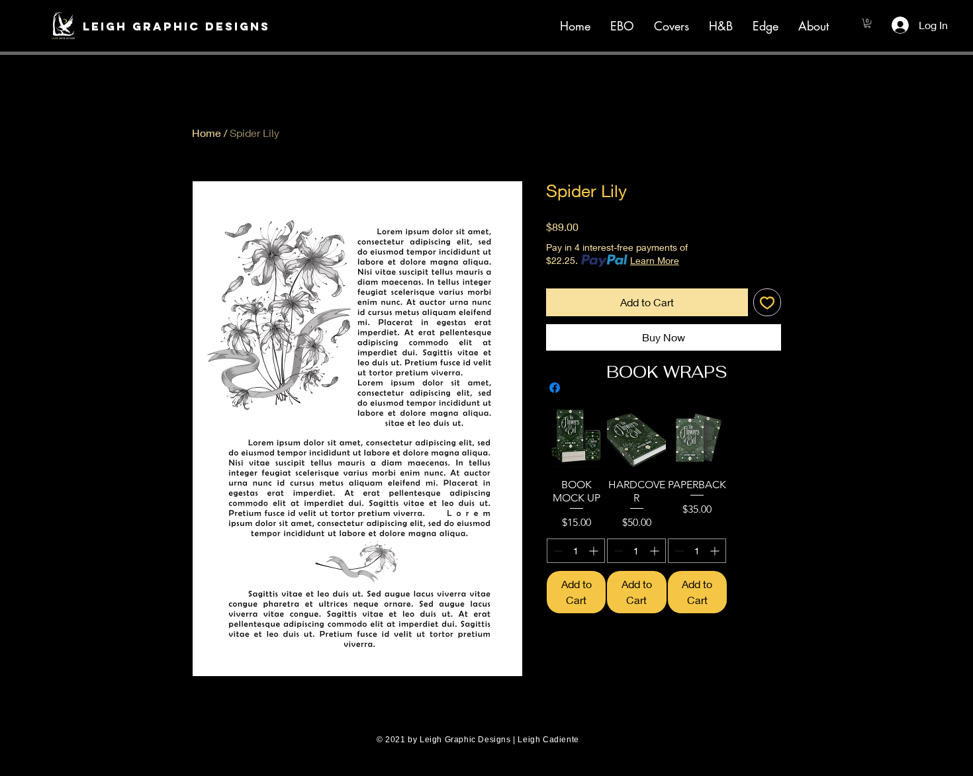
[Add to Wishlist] (767, 302)
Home (206, 132)
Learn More (654, 260)
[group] (667, 511)
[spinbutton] (575, 550)
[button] (168, 26)
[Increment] (594, 550)
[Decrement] (557, 550)
